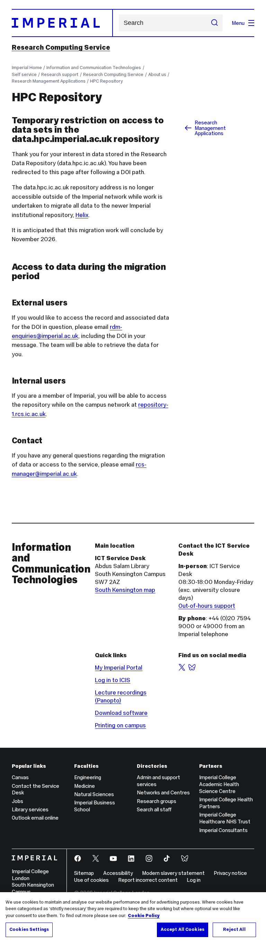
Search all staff (154, 809)
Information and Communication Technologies (93, 67)
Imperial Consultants (223, 830)
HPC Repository (106, 81)
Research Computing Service (61, 47)
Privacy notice (230, 873)
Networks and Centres (163, 792)
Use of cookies (91, 880)
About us (157, 74)
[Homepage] (62, 23)
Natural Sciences (94, 794)
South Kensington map (125, 590)
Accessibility (118, 873)
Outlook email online (35, 817)
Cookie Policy (144, 915)
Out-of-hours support (206, 606)
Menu (238, 23)
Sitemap (84, 873)
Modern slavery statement (173, 873)
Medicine (84, 786)
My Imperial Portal (118, 667)
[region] (133, 918)
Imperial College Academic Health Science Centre (219, 784)
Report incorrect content (148, 880)
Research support (59, 74)
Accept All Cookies (182, 929)
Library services (30, 809)
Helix (82, 215)
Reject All (234, 929)
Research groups (156, 801)
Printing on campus (120, 725)
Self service (24, 74)
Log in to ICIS (112, 680)
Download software (121, 713)
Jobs (17, 801)
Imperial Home (27, 67)
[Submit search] (214, 23)
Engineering (87, 777)
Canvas (20, 777)
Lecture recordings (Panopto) (121, 696)
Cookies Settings (29, 929)
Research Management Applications (49, 81)
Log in (194, 880)
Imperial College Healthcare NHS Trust (224, 818)
